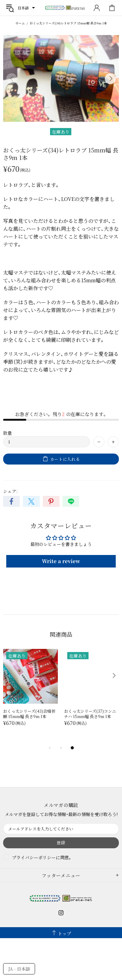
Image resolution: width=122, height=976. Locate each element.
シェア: (10, 491)
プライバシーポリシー (34, 857)
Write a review (61, 561)
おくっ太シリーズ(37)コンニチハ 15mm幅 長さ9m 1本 (90, 713)
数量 (7, 433)
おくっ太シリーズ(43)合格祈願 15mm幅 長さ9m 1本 (29, 713)
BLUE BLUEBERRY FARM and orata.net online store (65, 8)
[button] (26, 8)
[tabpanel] (30, 694)
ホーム (20, 23)
